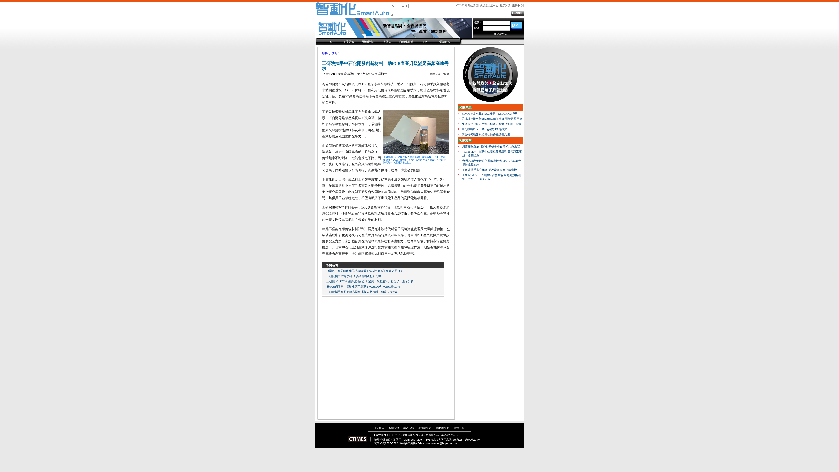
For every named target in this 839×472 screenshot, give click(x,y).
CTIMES (461, 5)
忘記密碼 (502, 33)
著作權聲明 (424, 428)
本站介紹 (459, 428)
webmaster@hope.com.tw (441, 443)
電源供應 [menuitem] (445, 41)
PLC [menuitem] (329, 41)
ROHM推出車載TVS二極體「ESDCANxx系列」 (491, 113)
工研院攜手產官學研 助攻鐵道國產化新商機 (353, 276)
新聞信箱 (393, 428)
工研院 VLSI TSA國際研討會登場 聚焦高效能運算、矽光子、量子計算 (370, 281)
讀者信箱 (408, 428)
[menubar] (388, 42)
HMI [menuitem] (425, 41)
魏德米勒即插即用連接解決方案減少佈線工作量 (491, 124)
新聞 (334, 53)
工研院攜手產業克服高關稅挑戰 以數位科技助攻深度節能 (362, 291)
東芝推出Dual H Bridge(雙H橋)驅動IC (485, 129)
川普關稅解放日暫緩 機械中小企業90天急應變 (491, 146)
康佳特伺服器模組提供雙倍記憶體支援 (486, 134)
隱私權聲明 (442, 428)
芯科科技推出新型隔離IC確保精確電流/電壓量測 (492, 118)
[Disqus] (383, 355)
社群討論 (505, 5)
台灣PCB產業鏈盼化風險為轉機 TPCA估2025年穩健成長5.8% (364, 270)
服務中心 (517, 5)
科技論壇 (473, 5)
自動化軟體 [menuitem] (406, 41)
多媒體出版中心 (489, 5)
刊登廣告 (379, 428)
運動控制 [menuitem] (368, 41)
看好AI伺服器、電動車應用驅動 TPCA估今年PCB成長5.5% (363, 286)
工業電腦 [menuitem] (348, 41)
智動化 (326, 53)
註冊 (494, 33)
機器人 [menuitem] (387, 41)
